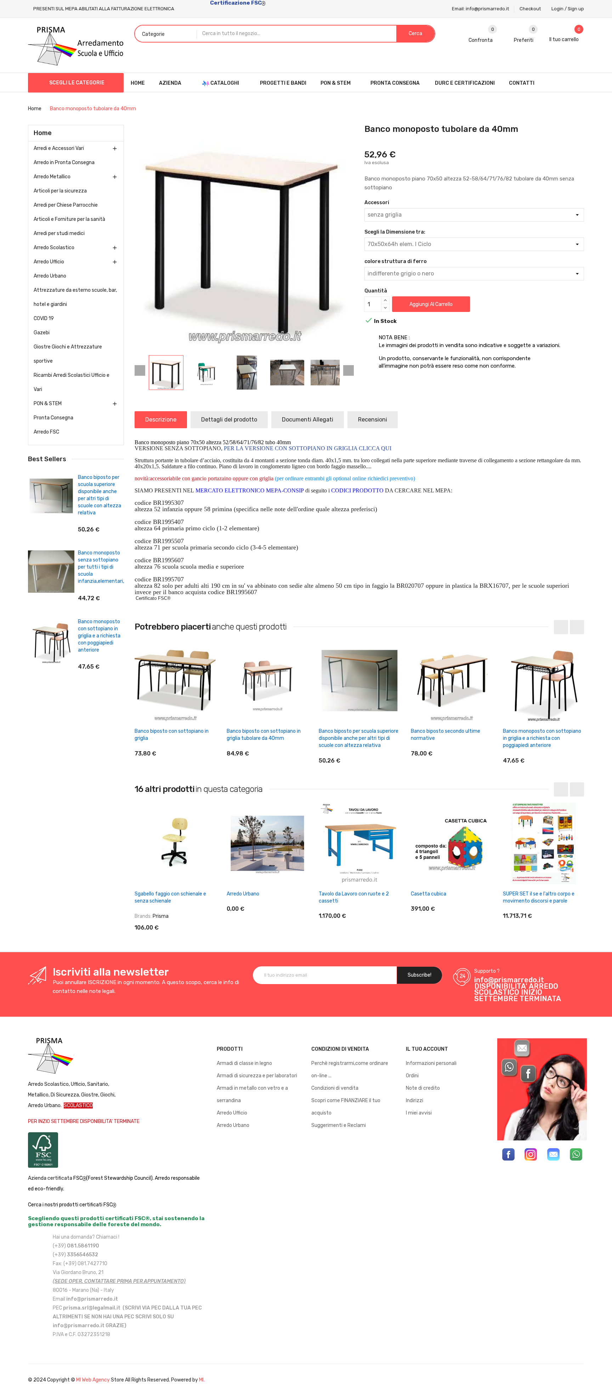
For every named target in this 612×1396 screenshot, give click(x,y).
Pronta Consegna (53, 418)
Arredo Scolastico (54, 248)
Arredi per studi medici (59, 233)
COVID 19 (44, 319)
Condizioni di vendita (334, 1088)
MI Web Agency (93, 1380)
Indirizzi (414, 1101)
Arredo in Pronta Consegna (64, 163)
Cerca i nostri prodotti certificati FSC (70, 1205)
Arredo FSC (46, 432)
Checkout (530, 8)
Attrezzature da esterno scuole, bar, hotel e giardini (75, 297)
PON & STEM (48, 404)
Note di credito (423, 1088)
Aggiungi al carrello (431, 304)
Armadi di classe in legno (244, 1063)
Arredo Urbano (50, 276)
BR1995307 (168, 502)
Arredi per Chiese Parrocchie (66, 205)
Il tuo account (427, 1049)
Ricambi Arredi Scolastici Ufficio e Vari (71, 382)
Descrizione (160, 419)
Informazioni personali (431, 1063)
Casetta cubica (428, 894)
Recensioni (372, 419)
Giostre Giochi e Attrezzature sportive (68, 354)
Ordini (412, 1076)
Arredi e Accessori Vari (59, 148)
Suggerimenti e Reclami (338, 1125)
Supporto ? (487, 971)
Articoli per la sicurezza (60, 191)
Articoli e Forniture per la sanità (69, 219)
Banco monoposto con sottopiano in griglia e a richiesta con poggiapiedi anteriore (542, 738)
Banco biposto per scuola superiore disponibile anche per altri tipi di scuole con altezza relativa (358, 738)
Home (43, 133)
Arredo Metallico (52, 177)
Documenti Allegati (307, 419)
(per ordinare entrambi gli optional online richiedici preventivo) (345, 478)
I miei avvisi (419, 1113)
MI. (202, 1380)
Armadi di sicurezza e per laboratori (257, 1076)
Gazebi (42, 333)
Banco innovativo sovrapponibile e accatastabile (111, 484)
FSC (78, 1178)
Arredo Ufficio (49, 262)
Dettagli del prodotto (229, 419)
